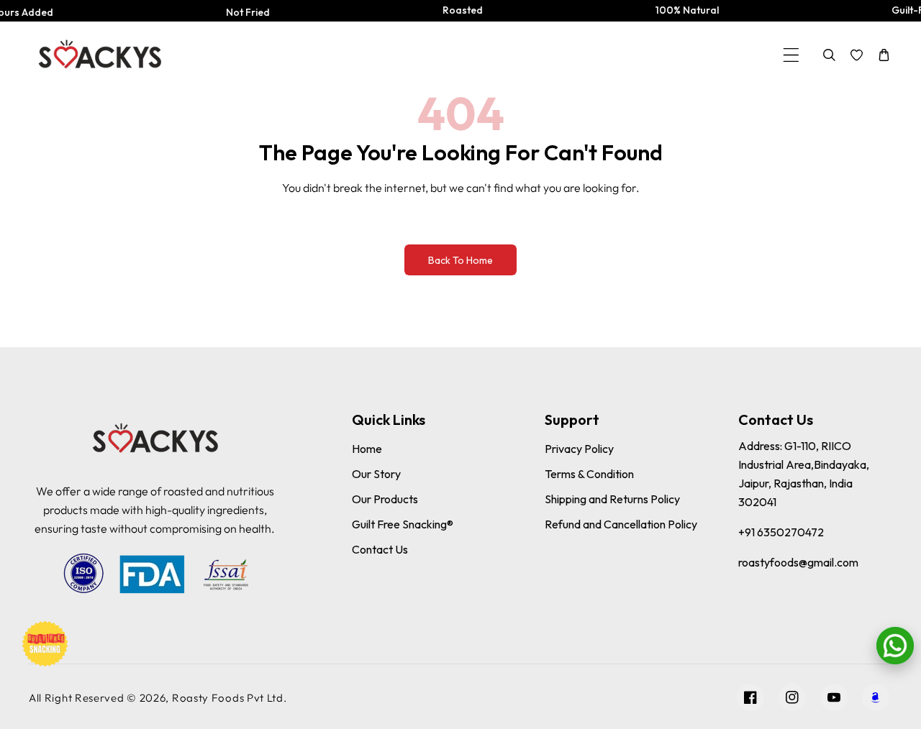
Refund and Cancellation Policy (621, 524)
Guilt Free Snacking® (402, 524)
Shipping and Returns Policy (612, 499)
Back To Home (460, 260)
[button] (791, 55)
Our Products (385, 499)
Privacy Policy (579, 448)
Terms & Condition (589, 474)
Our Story (376, 474)
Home (367, 448)
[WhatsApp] (895, 645)
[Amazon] (875, 697)
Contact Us (380, 549)
